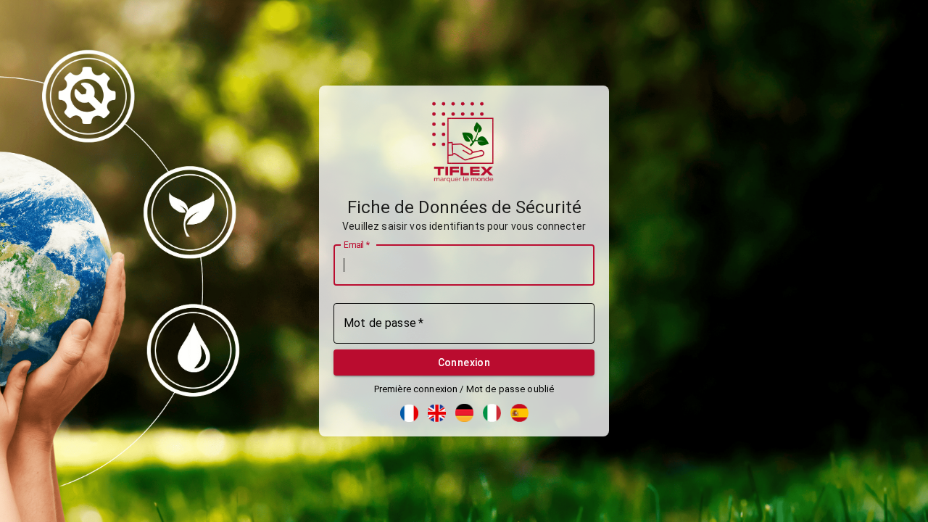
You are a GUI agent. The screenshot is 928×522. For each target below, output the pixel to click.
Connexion (464, 362)
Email (357, 244)
